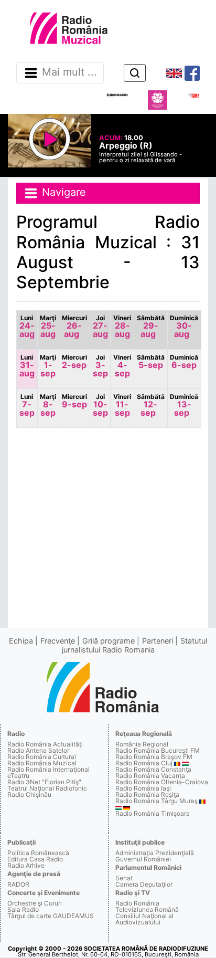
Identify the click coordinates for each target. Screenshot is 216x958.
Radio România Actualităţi (45, 744)
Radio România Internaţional (48, 769)
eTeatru (18, 776)
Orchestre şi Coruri (34, 903)
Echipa (21, 640)
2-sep (74, 361)
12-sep (151, 405)
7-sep (27, 405)
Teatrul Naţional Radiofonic (47, 788)
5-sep (151, 361)
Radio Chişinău (29, 794)
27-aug (100, 326)
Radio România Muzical (42, 763)
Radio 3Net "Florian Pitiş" (44, 782)
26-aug (74, 326)
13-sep (184, 405)
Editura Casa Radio (35, 859)
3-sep (100, 365)
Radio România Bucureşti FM (157, 750)
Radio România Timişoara (152, 813)
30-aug (184, 326)
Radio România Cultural (41, 757)
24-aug (27, 326)
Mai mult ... (69, 72)
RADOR (18, 884)
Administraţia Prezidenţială (154, 853)
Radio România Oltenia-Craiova (161, 782)
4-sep (122, 365)
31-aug (27, 365)
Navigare (62, 192)
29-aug (151, 326)
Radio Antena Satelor (38, 750)
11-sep (122, 405)
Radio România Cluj (143, 763)
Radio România (137, 903)
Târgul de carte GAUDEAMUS (50, 916)
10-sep (100, 405)
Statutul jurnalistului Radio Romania (135, 645)
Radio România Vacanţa (150, 776)
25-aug (48, 326)
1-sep (48, 365)
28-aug (122, 326)
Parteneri (157, 640)
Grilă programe (108, 640)
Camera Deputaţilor (143, 884)
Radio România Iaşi (143, 788)
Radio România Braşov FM (153, 757)
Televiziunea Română (147, 909)
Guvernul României (143, 859)
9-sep (74, 401)
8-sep (48, 405)
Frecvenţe (57, 640)
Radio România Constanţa (153, 769)
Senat (124, 878)
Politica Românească (38, 853)
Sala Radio (23, 909)
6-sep (184, 361)
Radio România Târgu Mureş (156, 801)
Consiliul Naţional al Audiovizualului (144, 919)
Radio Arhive (26, 865)
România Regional (141, 744)
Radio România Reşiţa (147, 794)
